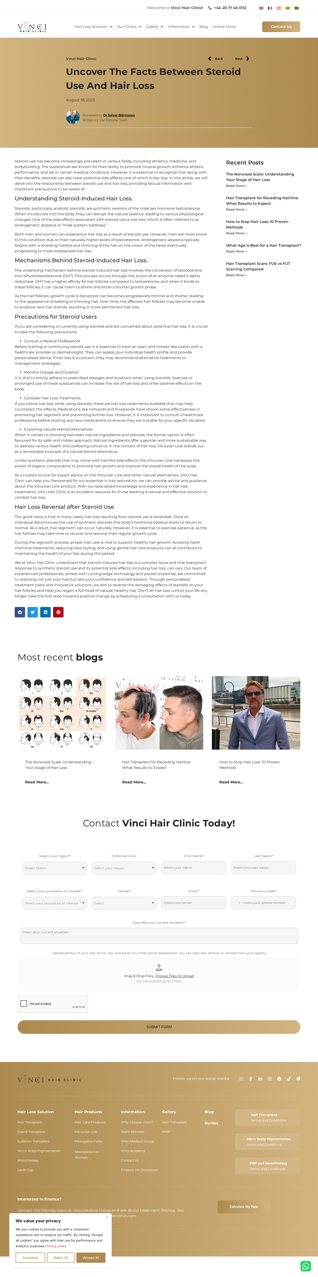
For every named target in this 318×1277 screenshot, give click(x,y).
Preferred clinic (124, 856)
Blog (209, 1112)
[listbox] (54, 868)
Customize (30, 1258)
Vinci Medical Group (137, 1141)
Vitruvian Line (86, 1132)
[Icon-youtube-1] (241, 1079)
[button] (20, 612)
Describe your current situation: (159, 922)
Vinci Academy (133, 1151)
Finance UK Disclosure (139, 1170)
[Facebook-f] (251, 1079)
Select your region (54, 856)
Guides (211, 1123)
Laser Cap (25, 1170)
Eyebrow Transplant (33, 1141)
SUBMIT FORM (159, 1026)
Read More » (236, 186)
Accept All (91, 1258)
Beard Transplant (31, 1132)
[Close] (107, 1217)
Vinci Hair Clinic (81, 59)
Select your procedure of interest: (54, 891)
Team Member (133, 1132)
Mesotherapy (27, 1160)
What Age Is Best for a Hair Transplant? (263, 245)
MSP (166, 1132)
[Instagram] (270, 1079)
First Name (193, 856)
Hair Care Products (90, 1122)
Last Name (263, 856)
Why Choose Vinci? (137, 1122)
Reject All (61, 1258)
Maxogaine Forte (88, 1141)
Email (194, 891)
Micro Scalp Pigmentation (38, 1151)
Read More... (37, 782)
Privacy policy (56, 1246)
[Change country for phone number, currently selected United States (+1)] (236, 902)
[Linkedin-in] (260, 1079)
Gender (124, 891)
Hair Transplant (29, 1122)
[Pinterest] (279, 1079)
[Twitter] (298, 1079)
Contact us (130, 1160)
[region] (60, 1240)
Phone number (263, 891)
